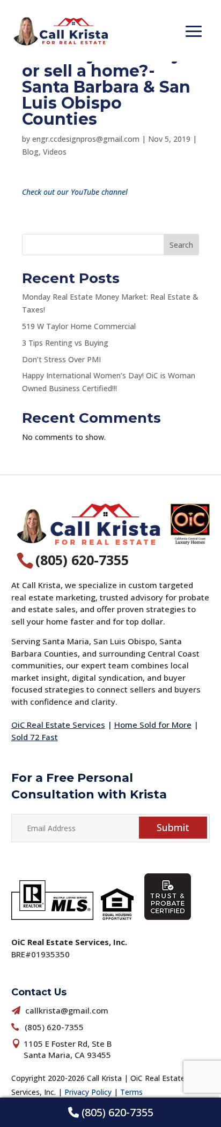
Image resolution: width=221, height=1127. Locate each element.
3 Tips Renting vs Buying (65, 343)
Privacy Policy (88, 1092)
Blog (30, 152)
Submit (173, 827)
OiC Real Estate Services (58, 724)
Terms (131, 1092)
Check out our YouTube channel (75, 192)
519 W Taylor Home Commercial (79, 326)
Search (181, 245)
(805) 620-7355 (116, 1112)
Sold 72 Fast (34, 737)
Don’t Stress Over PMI (61, 359)
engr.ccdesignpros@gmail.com (85, 139)
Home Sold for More (152, 724)
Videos (55, 152)
